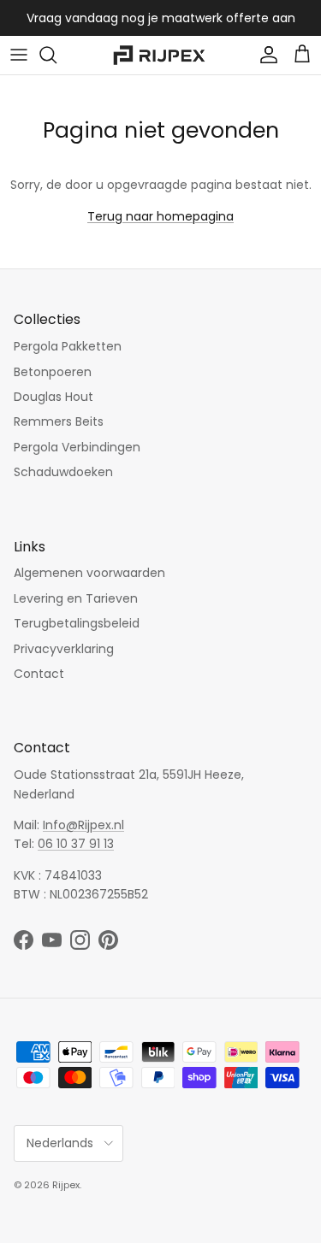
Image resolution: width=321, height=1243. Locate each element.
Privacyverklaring (64, 648)
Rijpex (66, 1185)
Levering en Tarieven (76, 598)
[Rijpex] (161, 55)
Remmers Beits (59, 421)
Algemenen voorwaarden (89, 572)
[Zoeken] (56, 55)
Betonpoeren (53, 371)
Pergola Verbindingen (77, 447)
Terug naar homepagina (160, 216)
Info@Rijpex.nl (83, 825)
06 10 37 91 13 (76, 843)
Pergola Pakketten (68, 346)
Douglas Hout (53, 396)
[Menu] (19, 55)
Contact (39, 673)
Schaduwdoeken (63, 471)
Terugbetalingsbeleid (77, 623)
